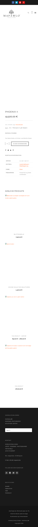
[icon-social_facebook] (7, 473)
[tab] (19, 155)
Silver (21, 169)
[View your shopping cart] (32, 13)
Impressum (8, 493)
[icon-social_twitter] (14, 473)
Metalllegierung (23, 166)
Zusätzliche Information (13, 155)
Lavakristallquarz (24, 164)
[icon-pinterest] (23, 2)
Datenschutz (8, 488)
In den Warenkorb (20, 143)
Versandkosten (19, 124)
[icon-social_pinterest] (17, 473)
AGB (6, 490)
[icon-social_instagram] (10, 473)
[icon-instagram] (20, 2)
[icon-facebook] (13, 2)
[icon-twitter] (17, 2)
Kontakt (7, 486)
